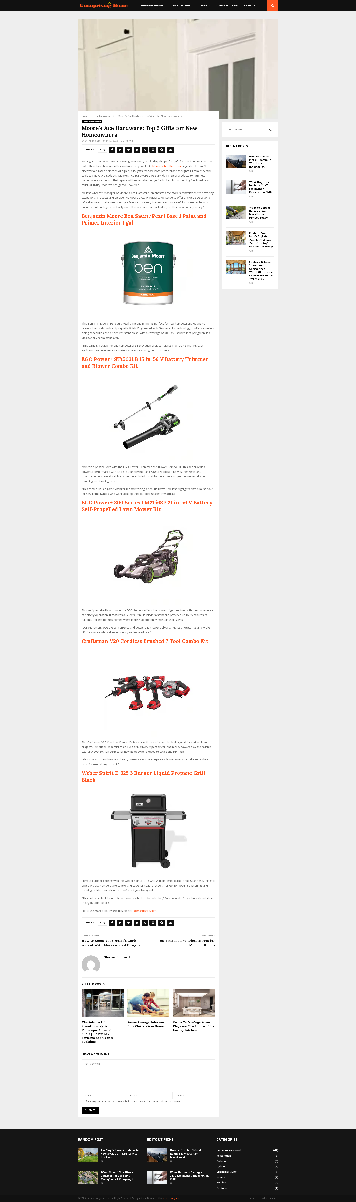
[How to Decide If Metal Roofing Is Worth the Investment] (236, 161)
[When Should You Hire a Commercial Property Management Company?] (88, 1177)
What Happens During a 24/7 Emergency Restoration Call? (260, 187)
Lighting (250, 5)
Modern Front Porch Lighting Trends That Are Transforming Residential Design (261, 239)
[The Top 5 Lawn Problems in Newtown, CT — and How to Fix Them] (88, 1155)
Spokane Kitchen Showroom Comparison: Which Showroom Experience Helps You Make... (261, 270)
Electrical (221, 1188)
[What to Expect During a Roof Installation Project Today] (236, 212)
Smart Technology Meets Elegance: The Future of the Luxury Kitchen (193, 1026)
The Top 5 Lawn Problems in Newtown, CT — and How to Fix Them (120, 1153)
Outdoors (202, 5)
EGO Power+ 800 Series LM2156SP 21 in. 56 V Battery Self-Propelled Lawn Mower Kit (147, 506)
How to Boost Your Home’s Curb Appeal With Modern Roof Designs (111, 942)
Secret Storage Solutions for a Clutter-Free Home (146, 1024)
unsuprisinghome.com (174, 1198)
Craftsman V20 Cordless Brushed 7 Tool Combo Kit (145, 641)
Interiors (221, 1177)
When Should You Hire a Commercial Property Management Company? (117, 1176)
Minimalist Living (227, 5)
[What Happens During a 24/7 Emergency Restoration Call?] (236, 187)
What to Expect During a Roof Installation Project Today (259, 213)
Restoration (181, 5)
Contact (254, 1198)
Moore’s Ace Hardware (167, 166)
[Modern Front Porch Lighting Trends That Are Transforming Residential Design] (236, 238)
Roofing (221, 1182)
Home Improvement (154, 5)
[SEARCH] (270, 129)
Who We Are (268, 1198)
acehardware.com (145, 910)
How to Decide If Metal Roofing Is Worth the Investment (260, 161)
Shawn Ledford (93, 140)
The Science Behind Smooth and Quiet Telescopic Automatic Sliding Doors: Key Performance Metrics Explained (98, 1031)
